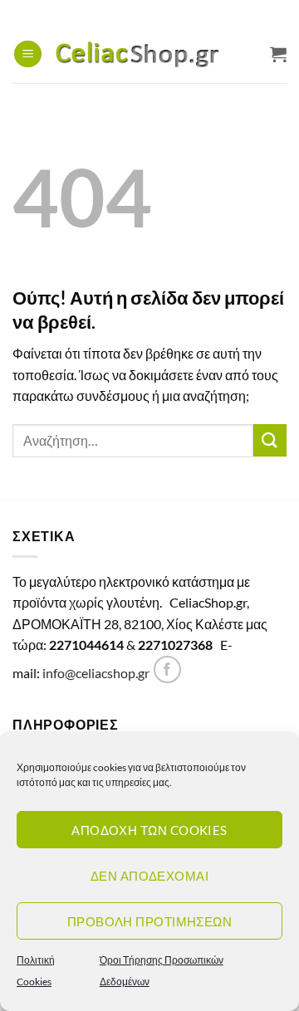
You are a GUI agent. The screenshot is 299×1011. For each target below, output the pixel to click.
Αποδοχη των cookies (149, 830)
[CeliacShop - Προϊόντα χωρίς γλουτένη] (156, 54)
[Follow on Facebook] (167, 669)
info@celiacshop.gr (96, 673)
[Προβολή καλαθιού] (278, 54)
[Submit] (270, 440)
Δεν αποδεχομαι (149, 875)
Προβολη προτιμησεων (150, 921)
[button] (28, 54)
